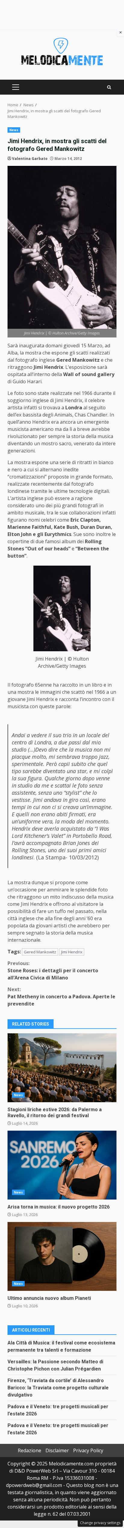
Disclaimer (57, 1450)
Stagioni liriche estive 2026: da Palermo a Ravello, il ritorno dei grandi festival (62, 1067)
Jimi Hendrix (71, 952)
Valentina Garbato (30, 158)
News (13, 130)
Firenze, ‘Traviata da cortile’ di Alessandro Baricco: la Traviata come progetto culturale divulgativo (58, 1388)
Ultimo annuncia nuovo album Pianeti (62, 1256)
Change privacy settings (100, 1522)
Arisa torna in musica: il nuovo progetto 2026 (62, 1165)
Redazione (29, 1450)
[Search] (109, 87)
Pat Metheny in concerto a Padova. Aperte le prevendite (61, 996)
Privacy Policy (88, 1450)
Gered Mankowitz (40, 952)
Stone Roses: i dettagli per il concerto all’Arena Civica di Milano (53, 970)
